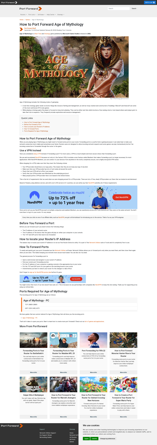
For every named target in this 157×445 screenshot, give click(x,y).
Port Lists (32, 2)
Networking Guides (46, 437)
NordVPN (38, 157)
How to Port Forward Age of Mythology (37, 122)
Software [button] (41, 14)
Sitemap (56, 2)
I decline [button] (94, 438)
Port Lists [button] (31, 14)
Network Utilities (94, 242)
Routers (25, 2)
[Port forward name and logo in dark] (31, 8)
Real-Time (38, 34)
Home (21, 20)
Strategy (47, 34)
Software (40, 2)
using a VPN (37, 154)
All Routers (73, 437)
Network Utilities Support (48, 433)
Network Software (76, 435)
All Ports (72, 439)
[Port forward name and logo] (9, 2)
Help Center (48, 2)
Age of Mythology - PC (30, 318)
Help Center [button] (51, 14)
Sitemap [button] (60, 14)
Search (134, 8)
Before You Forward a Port (32, 124)
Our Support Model (46, 435)
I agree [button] (86, 438)
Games (28, 20)
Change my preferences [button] (107, 438)
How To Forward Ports (31, 129)
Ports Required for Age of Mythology (36, 131)
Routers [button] (23, 14)
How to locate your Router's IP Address (37, 127)
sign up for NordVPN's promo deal (40, 272)
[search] (61, 2)
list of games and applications (94, 321)
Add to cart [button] (149, 2)
